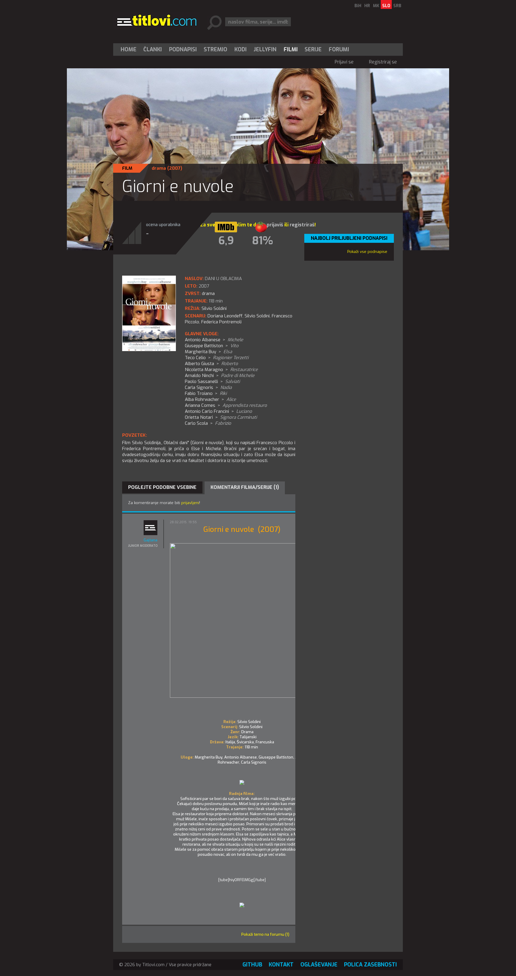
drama (159, 168)
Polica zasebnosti (370, 964)
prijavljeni (190, 502)
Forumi (339, 49)
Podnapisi (183, 49)
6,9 (226, 241)
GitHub (252, 964)
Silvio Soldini (257, 316)
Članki (152, 49)
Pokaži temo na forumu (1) (265, 934)
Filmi (291, 49)
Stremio (215, 49)
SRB (397, 6)
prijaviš (275, 225)
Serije (313, 49)
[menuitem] (130, 49)
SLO (386, 6)
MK (376, 6)
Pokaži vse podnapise (367, 251)
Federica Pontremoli (221, 322)
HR (367, 6)
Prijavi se (344, 62)
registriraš (302, 225)
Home (128, 49)
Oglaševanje (318, 964)
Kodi (240, 49)
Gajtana (150, 540)
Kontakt (281, 964)
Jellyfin (265, 49)
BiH (357, 6)
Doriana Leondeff (225, 316)
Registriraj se (383, 62)
